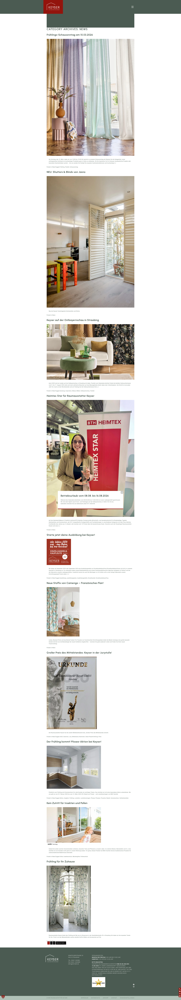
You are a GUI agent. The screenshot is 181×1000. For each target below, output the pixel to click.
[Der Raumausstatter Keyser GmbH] (53, 7)
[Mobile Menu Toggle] (132, 7)
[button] (122, 492)
